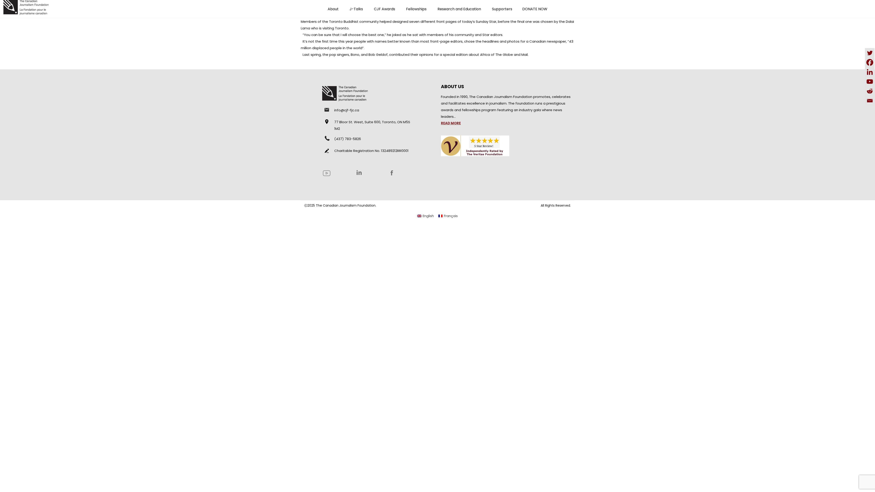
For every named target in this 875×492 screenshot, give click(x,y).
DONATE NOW (534, 9)
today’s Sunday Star (479, 21)
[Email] (870, 100)
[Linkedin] (870, 72)
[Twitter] (870, 53)
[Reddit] (870, 91)
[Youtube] (870, 81)
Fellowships (416, 9)
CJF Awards (384, 9)
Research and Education (459, 9)
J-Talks (356, 9)
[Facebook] (870, 62)
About (333, 9)
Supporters (502, 9)
